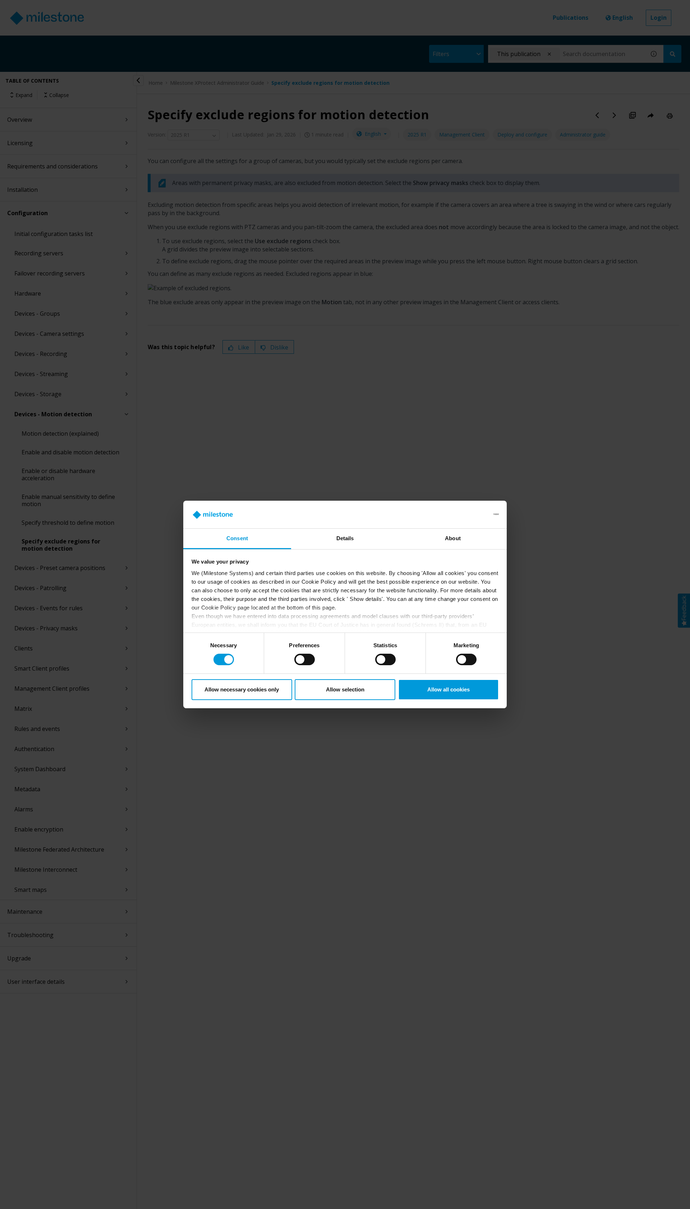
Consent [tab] (237, 538)
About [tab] (453, 538)
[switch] (304, 659)
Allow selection (345, 689)
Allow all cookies (448, 689)
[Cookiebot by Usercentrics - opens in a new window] (467, 514)
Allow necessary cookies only (241, 689)
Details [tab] (345, 538)
